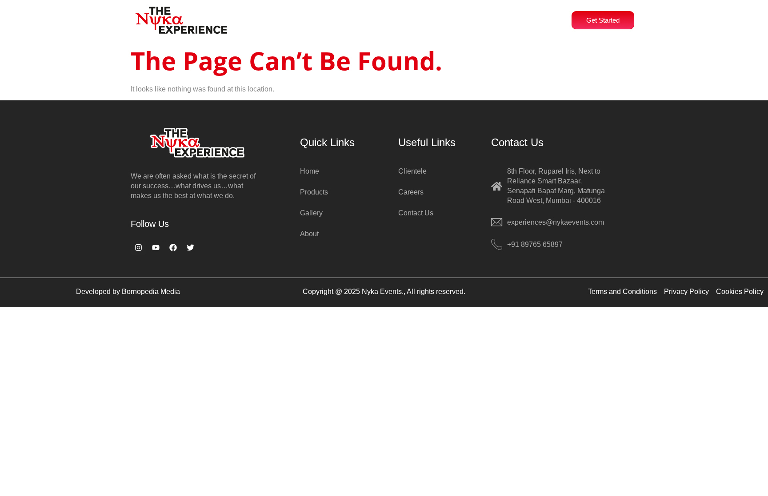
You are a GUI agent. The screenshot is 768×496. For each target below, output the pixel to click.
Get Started (603, 20)
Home (283, 18)
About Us (325, 18)
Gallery (489, 18)
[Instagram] (138, 247)
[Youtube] (155, 247)
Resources (436, 18)
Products (379, 18)
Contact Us (536, 18)
